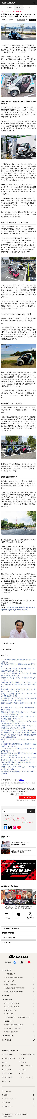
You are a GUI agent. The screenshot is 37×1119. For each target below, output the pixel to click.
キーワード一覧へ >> (27, 822)
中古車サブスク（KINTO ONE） (14, 991)
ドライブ (27, 7)
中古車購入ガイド (8, 1021)
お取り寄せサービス (10, 1010)
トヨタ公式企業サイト (8, 1058)
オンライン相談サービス (11, 1003)
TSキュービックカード (26, 1077)
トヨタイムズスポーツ (26, 1066)
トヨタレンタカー (7, 1069)
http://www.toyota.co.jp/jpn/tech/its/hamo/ (14, 610)
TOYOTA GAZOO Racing (10, 928)
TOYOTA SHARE (7, 1073)
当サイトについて (7, 1091)
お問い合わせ (6, 1102)
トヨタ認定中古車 (9, 974)
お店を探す (6, 995)
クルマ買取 (22, 1069)
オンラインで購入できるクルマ (13, 977)
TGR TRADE (6, 942)
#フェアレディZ (8, 818)
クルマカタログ (9, 981)
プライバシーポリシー (8, 1099)
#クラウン (16, 818)
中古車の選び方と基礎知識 (12, 1028)
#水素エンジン (8, 820)
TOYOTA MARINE (7, 1077)
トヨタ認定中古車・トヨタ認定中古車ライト (17, 1017)
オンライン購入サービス (11, 1006)
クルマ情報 (9, 7)
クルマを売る (6, 1040)
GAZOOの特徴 (7, 999)
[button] (3, 907)
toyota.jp (21, 1058)
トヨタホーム (6, 1081)
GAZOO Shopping (8, 937)
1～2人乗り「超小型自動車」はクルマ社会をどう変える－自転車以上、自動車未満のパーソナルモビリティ (18, 685)
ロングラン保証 (9, 1014)
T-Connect (22, 1062)
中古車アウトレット (10, 984)
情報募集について (7, 1106)
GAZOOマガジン (8, 1036)
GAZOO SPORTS (8, 933)
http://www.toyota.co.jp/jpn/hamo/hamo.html (20, 607)
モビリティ (18, 7)
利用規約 (4, 1095)
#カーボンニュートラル (19, 820)
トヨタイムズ (6, 1066)
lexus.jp (4, 1062)
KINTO (21, 1073)
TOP (2, 11)
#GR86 (22, 818)
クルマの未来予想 (17, 11)
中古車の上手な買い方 (11, 1032)
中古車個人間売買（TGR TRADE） (14, 988)
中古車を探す (6, 970)
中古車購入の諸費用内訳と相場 (13, 1025)
